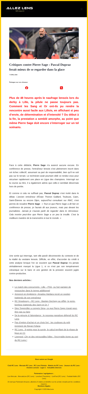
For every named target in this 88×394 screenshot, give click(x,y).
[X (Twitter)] (61, 87)
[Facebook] (26, 87)
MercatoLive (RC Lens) (26, 376)
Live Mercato (12, 376)
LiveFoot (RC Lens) (59, 376)
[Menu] (82, 9)
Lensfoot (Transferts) (43, 376)
